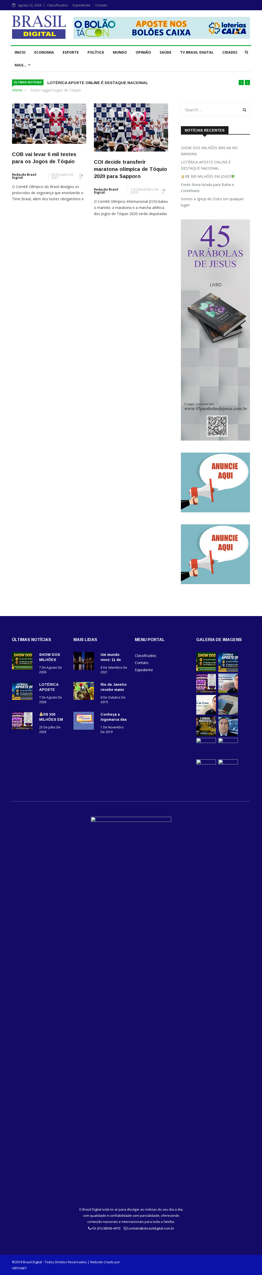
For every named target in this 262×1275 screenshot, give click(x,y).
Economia (44, 52)
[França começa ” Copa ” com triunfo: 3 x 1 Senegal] (228, 734)
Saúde (165, 52)
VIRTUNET (19, 1268)
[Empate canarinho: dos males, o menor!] (206, 741)
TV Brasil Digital (197, 52)
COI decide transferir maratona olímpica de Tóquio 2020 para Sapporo (130, 169)
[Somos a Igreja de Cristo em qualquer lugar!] (206, 713)
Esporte (71, 52)
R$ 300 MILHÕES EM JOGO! (208, 176)
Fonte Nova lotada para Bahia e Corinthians (207, 187)
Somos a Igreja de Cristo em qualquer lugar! (212, 201)
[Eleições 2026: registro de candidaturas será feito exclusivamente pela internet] (228, 713)
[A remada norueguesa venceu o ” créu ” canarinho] (206, 734)
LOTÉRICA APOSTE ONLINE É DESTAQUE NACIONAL (97, 82)
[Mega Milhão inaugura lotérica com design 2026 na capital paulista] (228, 741)
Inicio (20, 52)
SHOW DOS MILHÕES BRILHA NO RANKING (209, 150)
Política (96, 52)
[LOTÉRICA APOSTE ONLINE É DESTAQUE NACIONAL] (23, 692)
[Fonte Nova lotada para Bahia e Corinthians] (228, 691)
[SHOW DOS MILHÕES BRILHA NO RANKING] (23, 662)
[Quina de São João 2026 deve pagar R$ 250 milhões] (206, 763)
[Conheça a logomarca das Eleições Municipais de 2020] (84, 721)
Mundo (120, 52)
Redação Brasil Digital (24, 176)
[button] (241, 82)
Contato (101, 5)
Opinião (143, 52)
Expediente (81, 5)
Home (17, 90)
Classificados (57, 5)
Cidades (229, 52)
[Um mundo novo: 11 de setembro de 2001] (84, 662)
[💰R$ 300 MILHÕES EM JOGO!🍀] (23, 721)
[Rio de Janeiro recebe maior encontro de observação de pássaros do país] (84, 692)
